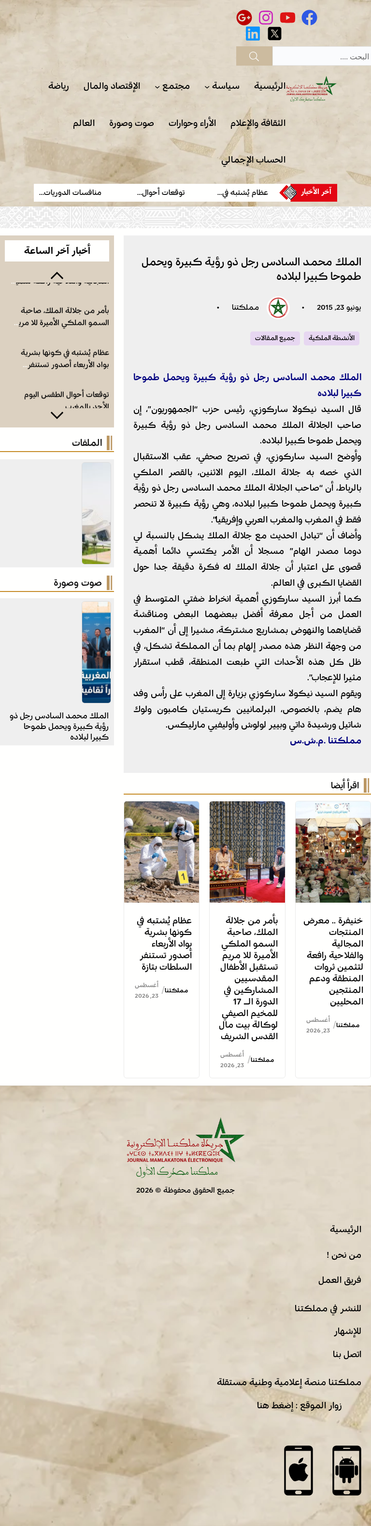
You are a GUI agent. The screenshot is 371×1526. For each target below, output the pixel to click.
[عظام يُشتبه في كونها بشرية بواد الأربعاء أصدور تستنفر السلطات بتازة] (161, 809)
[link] (238, 192)
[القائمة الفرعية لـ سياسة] (207, 86)
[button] (57, 274)
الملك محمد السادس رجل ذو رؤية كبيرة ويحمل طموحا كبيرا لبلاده (59, 726)
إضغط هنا (275, 1405)
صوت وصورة (78, 583)
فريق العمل (339, 1280)
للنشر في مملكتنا (328, 1308)
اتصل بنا (347, 1354)
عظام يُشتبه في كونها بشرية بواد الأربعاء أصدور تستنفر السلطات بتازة (164, 944)
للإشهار (347, 1331)
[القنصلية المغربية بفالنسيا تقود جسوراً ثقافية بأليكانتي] (96, 609)
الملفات (87, 443)
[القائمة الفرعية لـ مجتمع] (157, 86)
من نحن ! (344, 1255)
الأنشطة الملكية (332, 338)
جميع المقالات (275, 338)
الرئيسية (345, 1229)
